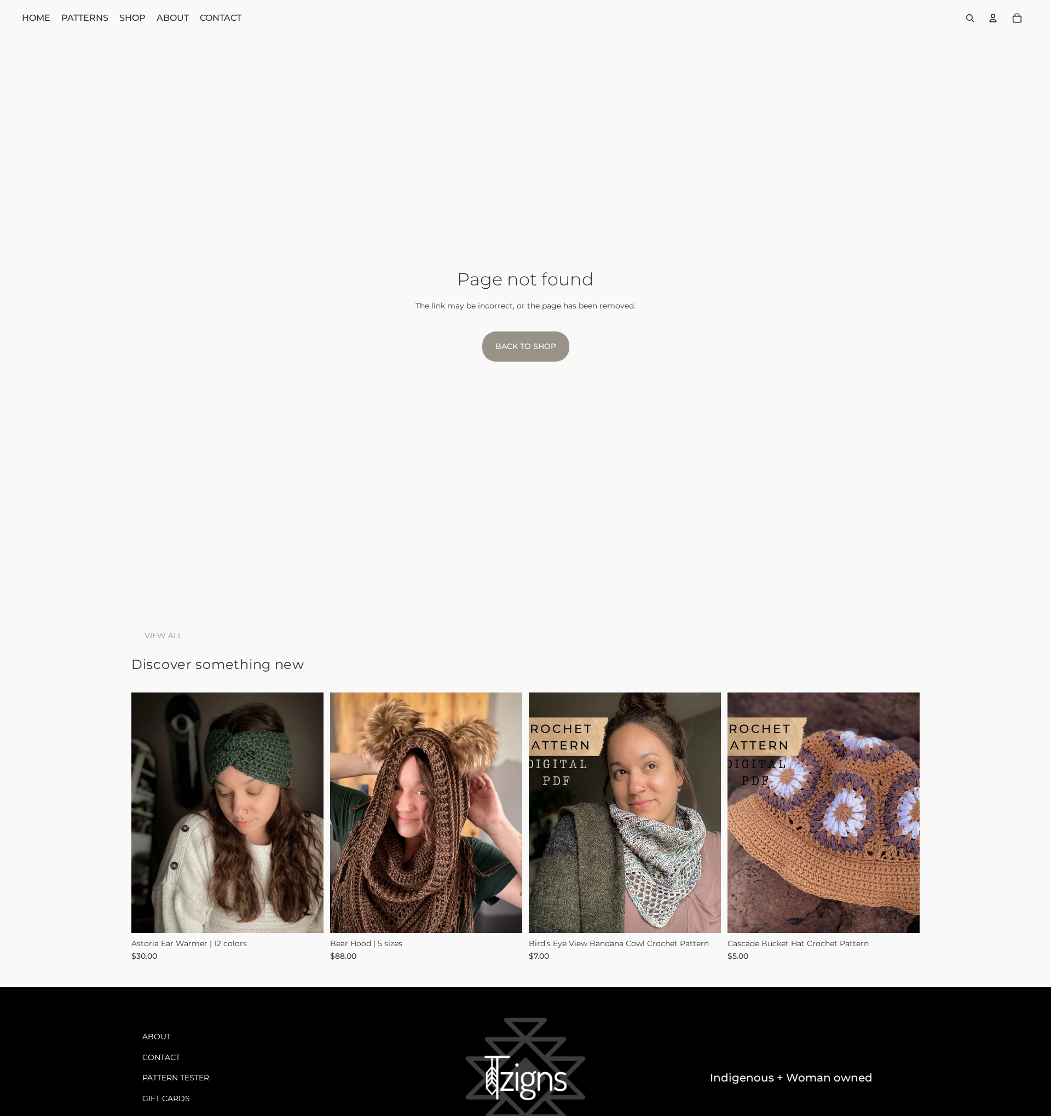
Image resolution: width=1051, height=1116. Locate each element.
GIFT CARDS (166, 1098)
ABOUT (156, 1036)
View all (163, 635)
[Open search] (970, 18)
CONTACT (161, 1057)
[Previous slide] (147, 812)
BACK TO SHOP (525, 346)
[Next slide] (307, 812)
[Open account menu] (993, 18)
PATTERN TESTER (175, 1078)
